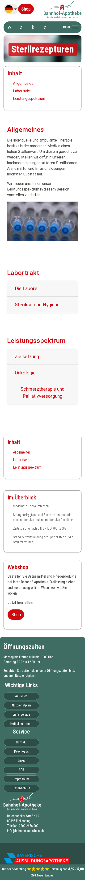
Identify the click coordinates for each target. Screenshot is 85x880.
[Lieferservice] (45, 27)
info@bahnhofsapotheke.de (26, 831)
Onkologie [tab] (25, 373)
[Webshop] (21, 27)
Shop (26, 9)
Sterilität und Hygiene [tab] (37, 305)
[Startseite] (9, 27)
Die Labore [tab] (26, 288)
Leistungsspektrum (29, 98)
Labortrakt (22, 91)
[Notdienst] (33, 27)
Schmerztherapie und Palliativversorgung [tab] (42, 392)
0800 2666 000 (28, 826)
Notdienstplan (24, 675)
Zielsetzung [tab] (27, 356)
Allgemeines (23, 83)
